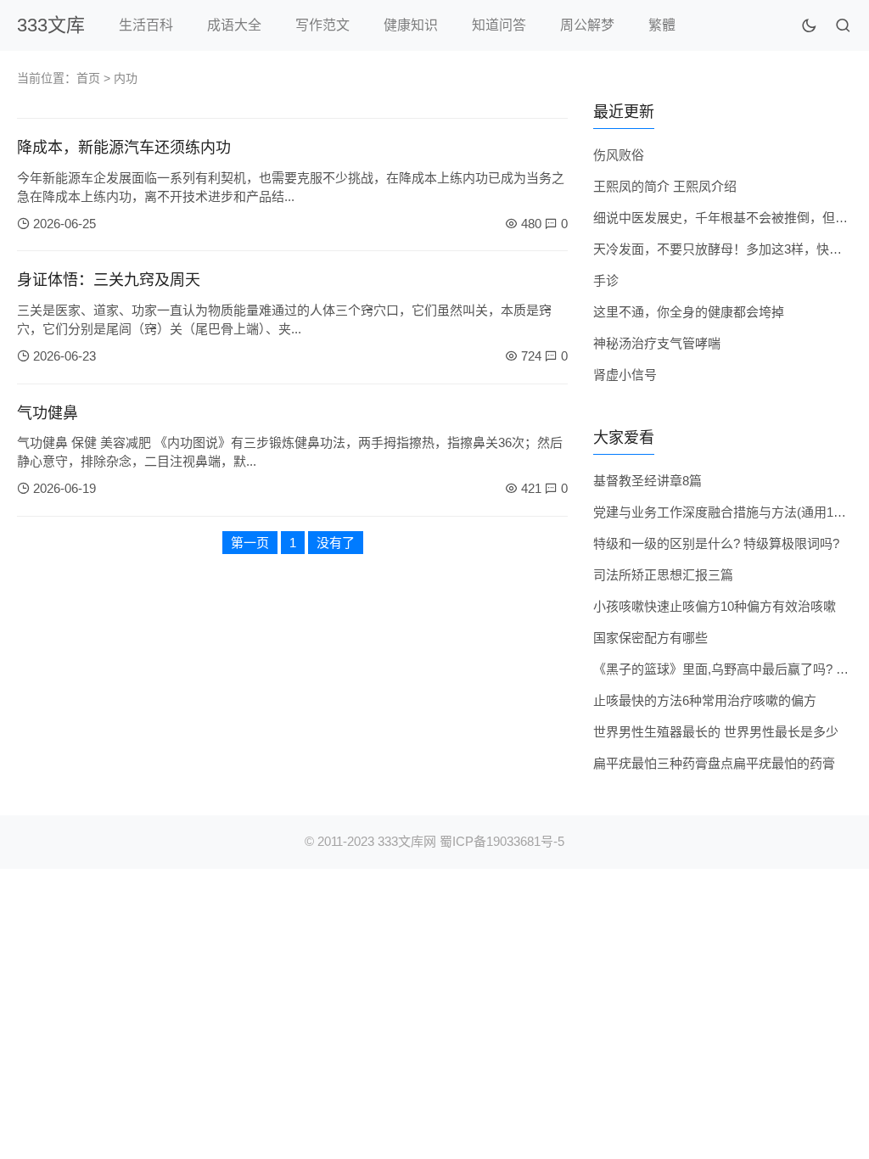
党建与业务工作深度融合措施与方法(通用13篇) (725, 512)
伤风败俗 (618, 155)
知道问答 (499, 25)
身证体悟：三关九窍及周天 (108, 280)
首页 (88, 78)
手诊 (606, 280)
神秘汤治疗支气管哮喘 (656, 343)
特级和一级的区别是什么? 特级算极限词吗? (716, 543)
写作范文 (322, 25)
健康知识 (411, 25)
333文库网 (407, 841)
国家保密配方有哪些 (650, 637)
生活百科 (146, 25)
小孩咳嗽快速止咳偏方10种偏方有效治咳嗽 (714, 606)
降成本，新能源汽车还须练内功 (124, 147)
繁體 (662, 25)
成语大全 (234, 25)
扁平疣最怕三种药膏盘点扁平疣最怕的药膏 (714, 763)
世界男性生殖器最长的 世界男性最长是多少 (715, 732)
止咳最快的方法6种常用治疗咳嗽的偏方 (704, 700)
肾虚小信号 (625, 374)
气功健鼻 (47, 413)
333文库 (51, 25)
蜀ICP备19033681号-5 (502, 841)
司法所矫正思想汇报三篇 (663, 575)
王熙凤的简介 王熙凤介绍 (665, 186)
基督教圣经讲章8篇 (647, 480)
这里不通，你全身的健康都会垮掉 (688, 312)
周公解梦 (587, 25)
